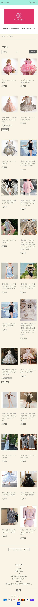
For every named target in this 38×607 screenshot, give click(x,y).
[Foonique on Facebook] (17, 590)
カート (34, 2)
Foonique (17, 596)
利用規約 (19, 581)
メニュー (6, 2)
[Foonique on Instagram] (20, 590)
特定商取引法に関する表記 (19, 576)
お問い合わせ (19, 571)
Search (19, 568)
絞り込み (33, 52)
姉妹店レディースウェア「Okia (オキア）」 (19, 584)
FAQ (19, 574)
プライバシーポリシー (19, 579)
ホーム (3, 36)
